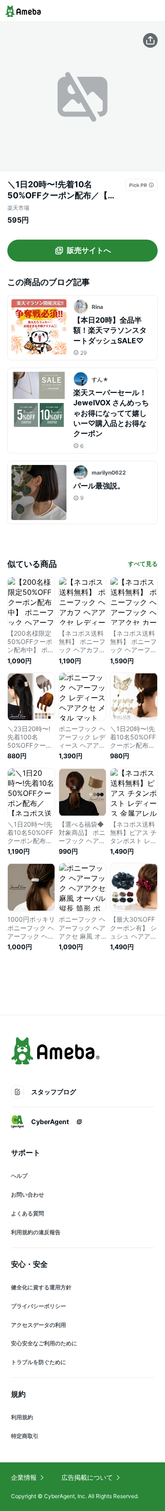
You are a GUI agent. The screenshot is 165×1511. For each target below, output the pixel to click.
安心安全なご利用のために (44, 1343)
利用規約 (22, 1417)
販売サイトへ (89, 250)
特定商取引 (24, 1436)
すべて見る (143, 563)
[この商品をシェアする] (150, 40)
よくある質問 (27, 1213)
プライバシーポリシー (38, 1306)
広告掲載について (87, 1477)
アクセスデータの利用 (38, 1324)
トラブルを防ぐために (38, 1362)
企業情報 (24, 1477)
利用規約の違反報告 (35, 1232)
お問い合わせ (27, 1194)
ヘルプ (19, 1175)
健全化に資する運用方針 (41, 1287)
